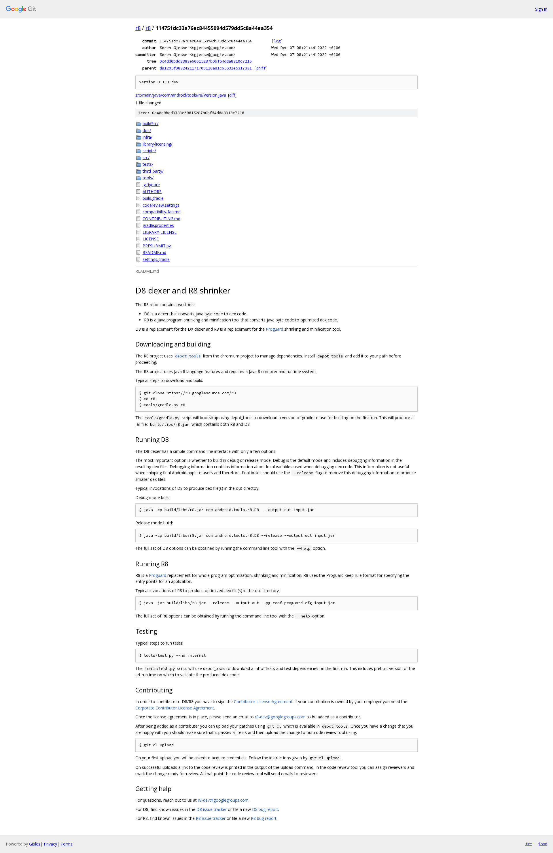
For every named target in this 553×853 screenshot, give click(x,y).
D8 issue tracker (211, 809)
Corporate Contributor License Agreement (174, 708)
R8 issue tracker (211, 818)
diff (261, 68)
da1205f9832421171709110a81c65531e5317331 (206, 68)
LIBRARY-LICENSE (160, 232)
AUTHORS (152, 191)
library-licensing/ (158, 144)
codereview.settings (161, 205)
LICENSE (151, 239)
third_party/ (153, 171)
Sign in (541, 9)
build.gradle (153, 198)
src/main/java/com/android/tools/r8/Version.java (180, 95)
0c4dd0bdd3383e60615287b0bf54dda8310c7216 (206, 61)
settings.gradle (156, 259)
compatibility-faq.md (162, 211)
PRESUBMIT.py (157, 245)
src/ (146, 157)
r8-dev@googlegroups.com (280, 717)
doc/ (147, 130)
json (542, 843)
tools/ (148, 177)
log (277, 41)
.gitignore (151, 184)
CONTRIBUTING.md (161, 218)
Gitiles (34, 844)
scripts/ (149, 150)
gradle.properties (158, 225)
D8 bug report (265, 809)
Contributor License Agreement (263, 701)
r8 (138, 28)
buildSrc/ (150, 123)
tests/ (148, 164)
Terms (66, 844)
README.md (154, 252)
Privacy (50, 844)
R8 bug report (263, 818)
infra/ (147, 137)
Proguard (274, 329)
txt (528, 843)
